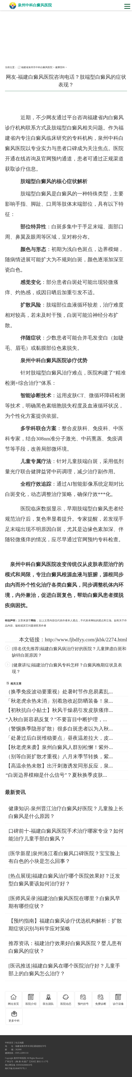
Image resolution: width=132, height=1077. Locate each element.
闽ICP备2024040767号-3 (15, 1068)
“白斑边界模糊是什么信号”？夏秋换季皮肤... (56, 775)
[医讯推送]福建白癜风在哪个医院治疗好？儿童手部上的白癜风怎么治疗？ (64, 969)
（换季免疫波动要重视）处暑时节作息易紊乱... (59, 691)
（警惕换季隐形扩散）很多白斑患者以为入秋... (59, 728)
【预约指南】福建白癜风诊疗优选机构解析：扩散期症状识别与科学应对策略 (65, 924)
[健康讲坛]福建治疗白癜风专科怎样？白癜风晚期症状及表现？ (67, 668)
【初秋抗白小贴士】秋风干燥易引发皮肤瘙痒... (59, 710)
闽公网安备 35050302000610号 (18, 1065)
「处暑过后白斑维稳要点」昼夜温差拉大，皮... (59, 738)
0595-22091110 (21, 1053)
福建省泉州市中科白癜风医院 (36, 67)
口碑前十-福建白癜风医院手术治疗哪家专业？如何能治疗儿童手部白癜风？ (66, 834)
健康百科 (60, 67)
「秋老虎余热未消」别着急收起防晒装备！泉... (59, 701)
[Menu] (127, 6)
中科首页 (9, 1042)
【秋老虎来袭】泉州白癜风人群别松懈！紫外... (59, 747)
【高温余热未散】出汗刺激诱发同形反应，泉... (59, 766)
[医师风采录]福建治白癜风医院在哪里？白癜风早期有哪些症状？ (64, 902)
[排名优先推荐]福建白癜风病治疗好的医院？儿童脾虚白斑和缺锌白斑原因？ (69, 652)
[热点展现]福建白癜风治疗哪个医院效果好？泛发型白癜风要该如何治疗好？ (64, 879)
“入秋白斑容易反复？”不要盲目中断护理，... (56, 719)
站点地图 (19, 1042)
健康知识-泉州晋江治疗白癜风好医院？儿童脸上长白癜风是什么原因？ (66, 812)
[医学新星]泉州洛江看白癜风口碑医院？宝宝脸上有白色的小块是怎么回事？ (64, 857)
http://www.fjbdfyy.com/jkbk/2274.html (86, 639)
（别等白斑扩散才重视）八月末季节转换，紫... (59, 756)
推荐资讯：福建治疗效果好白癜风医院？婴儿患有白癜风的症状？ (65, 947)
